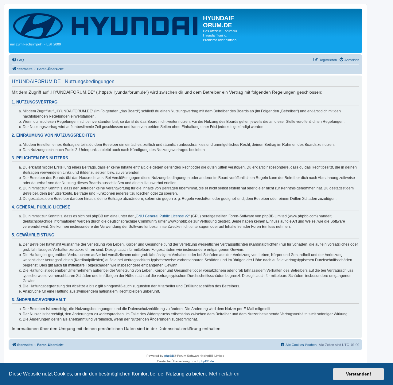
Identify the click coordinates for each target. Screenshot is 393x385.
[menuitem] (18, 60)
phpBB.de (207, 361)
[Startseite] (106, 25)
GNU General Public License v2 (162, 216)
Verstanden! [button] (358, 373)
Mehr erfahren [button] (224, 373)
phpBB (169, 355)
